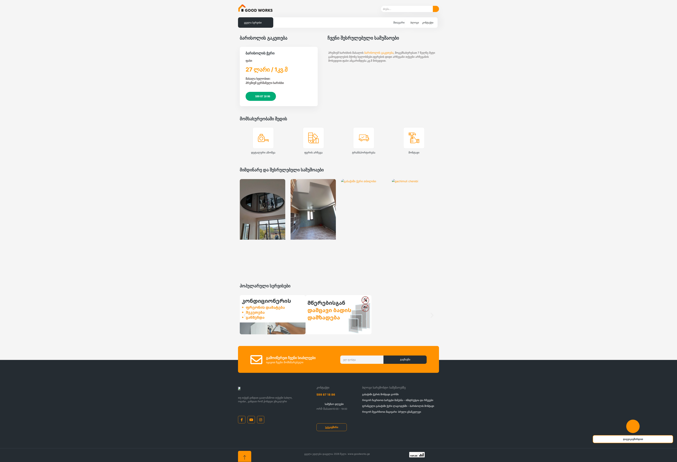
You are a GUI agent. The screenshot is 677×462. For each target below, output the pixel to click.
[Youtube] (251, 419)
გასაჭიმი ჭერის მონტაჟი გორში (380, 394)
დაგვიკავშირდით (633, 439)
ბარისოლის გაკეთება (379, 52)
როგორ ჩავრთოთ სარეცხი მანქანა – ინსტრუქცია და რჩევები (397, 400)
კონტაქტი (427, 22)
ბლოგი (414, 22)
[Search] (436, 9)
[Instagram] (260, 419)
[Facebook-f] (241, 419)
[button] (245, 315)
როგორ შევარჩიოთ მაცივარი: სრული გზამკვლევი (391, 411)
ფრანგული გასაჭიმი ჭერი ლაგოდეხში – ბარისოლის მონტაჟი (398, 405)
